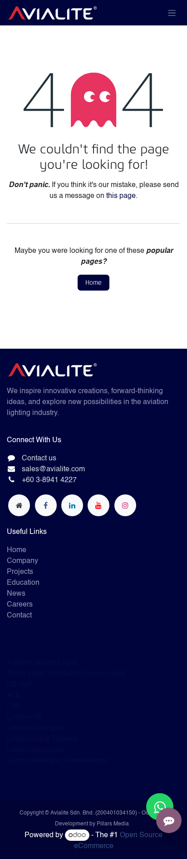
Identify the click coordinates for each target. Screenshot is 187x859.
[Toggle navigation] (171, 12)
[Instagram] (125, 505)
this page (121, 196)
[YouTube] (98, 505)
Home (93, 282)
